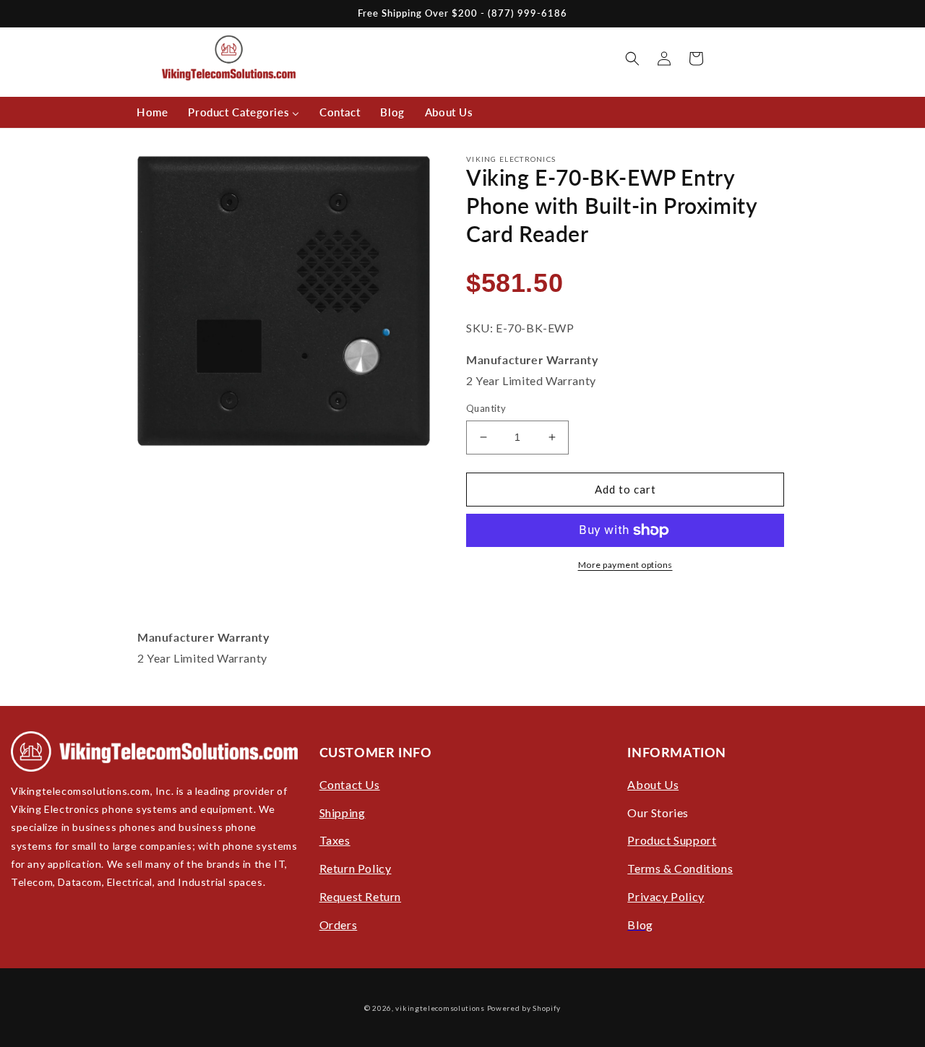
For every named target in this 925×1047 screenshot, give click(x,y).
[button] (632, 58)
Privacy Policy (665, 896)
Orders (338, 924)
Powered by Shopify (524, 1008)
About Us (653, 784)
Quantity (486, 408)
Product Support (671, 840)
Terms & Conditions (680, 868)
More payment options (625, 564)
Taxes (334, 840)
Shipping (342, 812)
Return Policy (355, 868)
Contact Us (349, 784)
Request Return (360, 896)
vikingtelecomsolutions (439, 1008)
